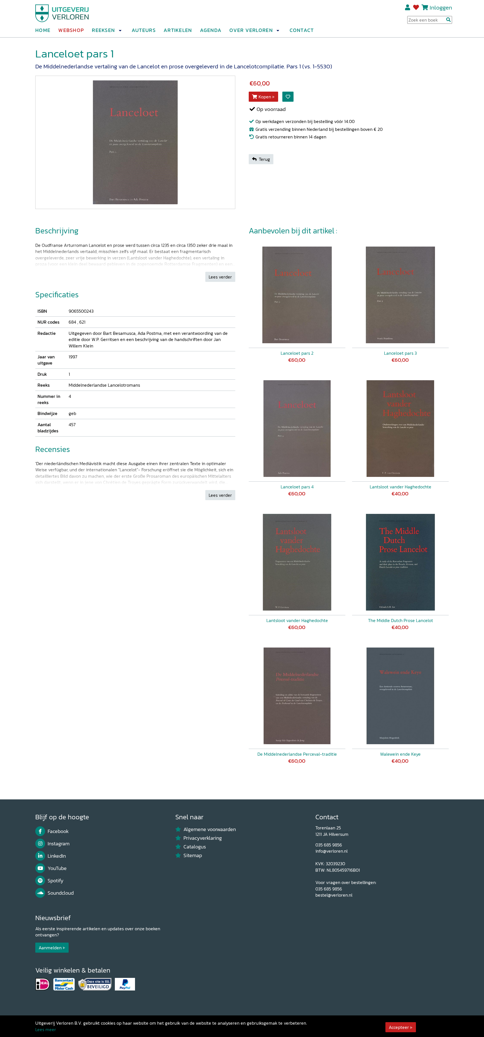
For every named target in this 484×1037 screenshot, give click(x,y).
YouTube (57, 868)
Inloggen (441, 7)
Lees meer (45, 1029)
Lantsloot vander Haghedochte (400, 486)
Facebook (58, 831)
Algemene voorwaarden (209, 829)
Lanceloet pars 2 (297, 353)
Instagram (58, 843)
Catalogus (194, 846)
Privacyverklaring (202, 838)
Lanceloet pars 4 (297, 486)
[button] (120, 30)
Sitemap (192, 855)
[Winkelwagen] (425, 7)
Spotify (56, 880)
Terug (264, 159)
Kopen (265, 96)
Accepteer (399, 1027)
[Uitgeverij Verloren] (62, 12)
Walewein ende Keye (400, 754)
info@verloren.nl (331, 851)
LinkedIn (57, 856)
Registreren (408, 7)
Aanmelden (50, 947)
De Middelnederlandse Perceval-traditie (297, 754)
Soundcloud (61, 893)
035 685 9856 (328, 844)
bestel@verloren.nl (333, 895)
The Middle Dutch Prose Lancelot (400, 620)
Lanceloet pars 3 (400, 353)
